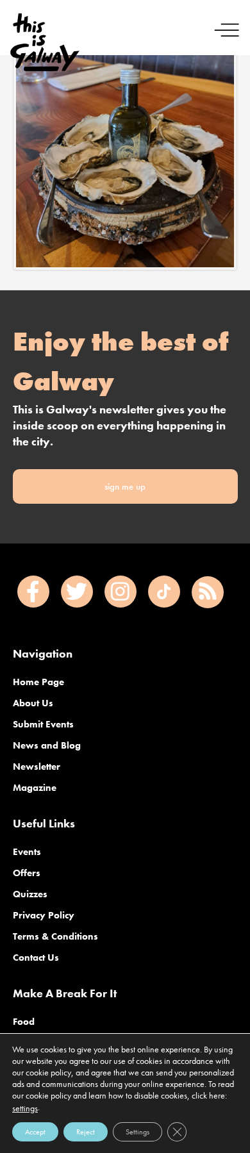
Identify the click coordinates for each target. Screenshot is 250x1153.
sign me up (125, 486)
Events (27, 851)
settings (25, 1108)
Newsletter (36, 766)
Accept (35, 1132)
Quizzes (30, 894)
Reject (85, 1132)
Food (24, 1021)
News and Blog (47, 745)
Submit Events (43, 724)
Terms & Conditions (55, 936)
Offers (26, 873)
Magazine (34, 787)
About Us (33, 703)
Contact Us (36, 957)
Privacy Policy (43, 915)
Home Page (38, 682)
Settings (137, 1132)
